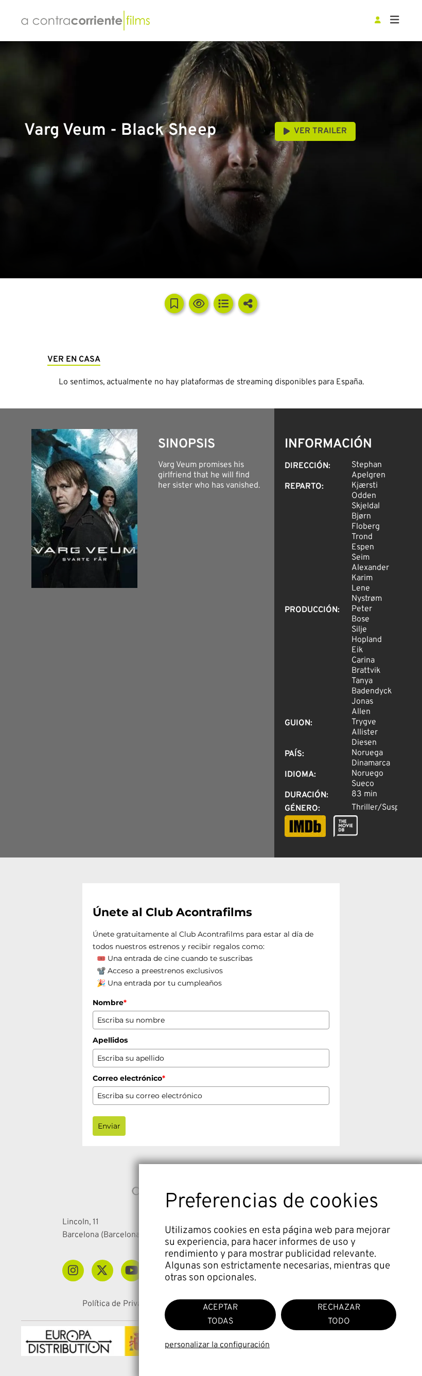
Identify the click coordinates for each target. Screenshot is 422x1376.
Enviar (109, 1126)
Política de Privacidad (121, 1304)
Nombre (110, 1002)
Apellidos (110, 1040)
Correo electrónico (129, 1078)
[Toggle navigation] (395, 20)
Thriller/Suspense (384, 807)
